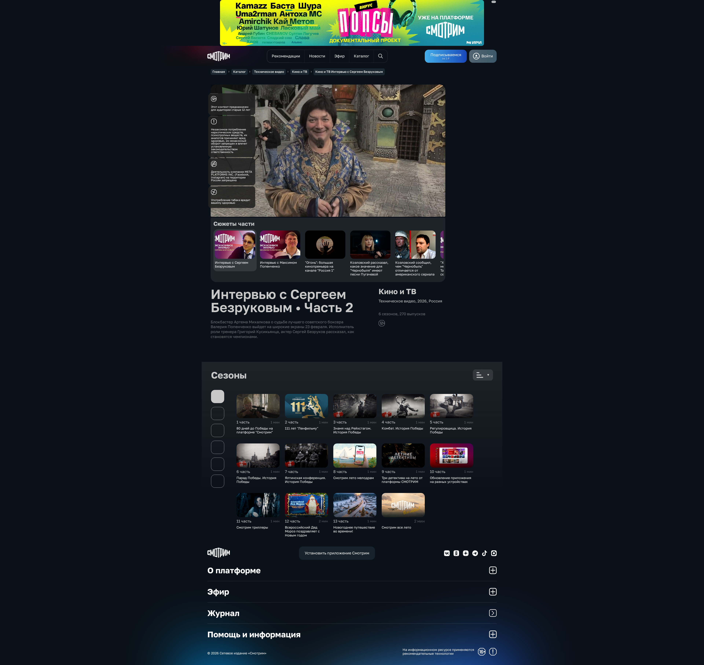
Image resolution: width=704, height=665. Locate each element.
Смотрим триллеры (252, 527)
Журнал (223, 613)
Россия (435, 301)
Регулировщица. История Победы (451, 430)
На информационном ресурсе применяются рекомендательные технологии (438, 652)
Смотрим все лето (396, 527)
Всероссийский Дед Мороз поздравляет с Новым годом (302, 531)
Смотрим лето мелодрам (353, 478)
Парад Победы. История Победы (256, 480)
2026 (422, 301)
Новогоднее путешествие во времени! (354, 529)
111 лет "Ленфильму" (301, 428)
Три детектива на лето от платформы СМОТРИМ (402, 480)
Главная (218, 72)
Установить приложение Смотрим (337, 553)
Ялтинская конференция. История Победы (305, 480)
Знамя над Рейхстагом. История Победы (352, 430)
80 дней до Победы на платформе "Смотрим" (254, 430)
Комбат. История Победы (402, 428)
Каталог (239, 72)
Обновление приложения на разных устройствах (450, 480)
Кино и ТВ (299, 72)
